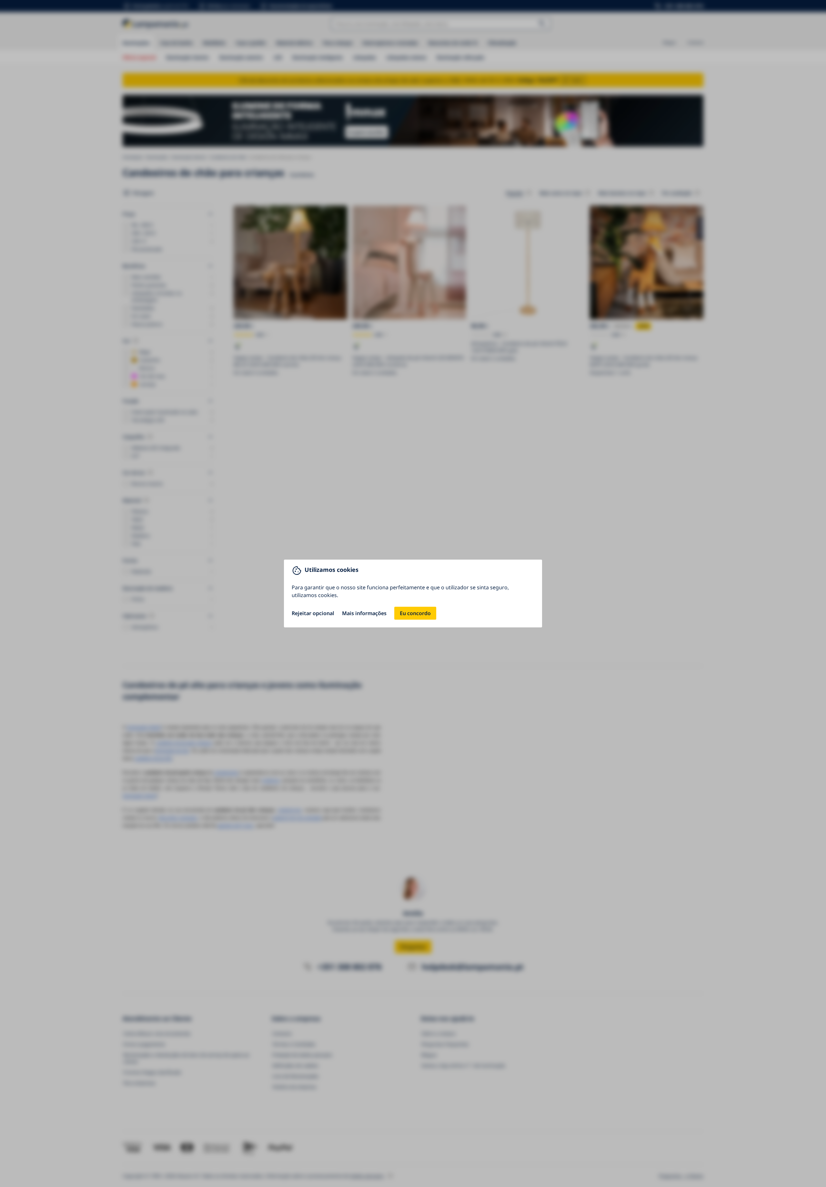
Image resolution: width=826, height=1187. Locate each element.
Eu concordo (415, 613)
